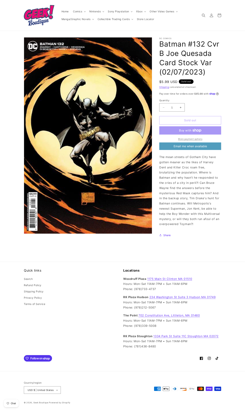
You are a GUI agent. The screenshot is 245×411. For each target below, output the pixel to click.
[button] (79, 11)
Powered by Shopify (59, 402)
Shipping (164, 87)
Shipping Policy (34, 291)
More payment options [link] (190, 139)
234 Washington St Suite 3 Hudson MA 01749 (182, 297)
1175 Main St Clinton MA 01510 (169, 279)
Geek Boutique (40, 402)
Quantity (164, 100)
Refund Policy (32, 285)
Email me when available (190, 146)
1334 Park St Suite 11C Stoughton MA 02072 (186, 336)
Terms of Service (34, 303)
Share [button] (167, 235)
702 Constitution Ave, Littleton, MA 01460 (169, 315)
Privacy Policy (33, 297)
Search (28, 278)
